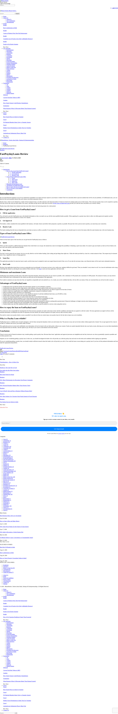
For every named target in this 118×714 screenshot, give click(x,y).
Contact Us (6, 137)
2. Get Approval (14, 174)
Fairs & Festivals (8, 459)
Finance (6, 465)
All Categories (7, 48)
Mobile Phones (10, 93)
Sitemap (5, 583)
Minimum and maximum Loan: (14, 184)
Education (9, 51)
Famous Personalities (11, 63)
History (8, 74)
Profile (116, 8)
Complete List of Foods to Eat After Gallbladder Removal (18, 39)
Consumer (7, 448)
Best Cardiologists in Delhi (10, 28)
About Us (5, 18)
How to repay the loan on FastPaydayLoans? (17, 187)
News (5, 495)
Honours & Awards (9, 480)
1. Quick (12, 178)
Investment (9, 57)
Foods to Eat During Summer (10, 44)
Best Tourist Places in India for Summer (13, 117)
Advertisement (10, 22)
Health (5, 23)
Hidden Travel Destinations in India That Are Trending (17, 127)
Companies (9, 55)
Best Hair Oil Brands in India (7, 547)
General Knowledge (9, 471)
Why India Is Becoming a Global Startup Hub (11, 532)
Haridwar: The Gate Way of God (8, 367)
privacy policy (61, 433)
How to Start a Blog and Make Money (10, 521)
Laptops (8, 90)
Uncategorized (7, 508)
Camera (8, 87)
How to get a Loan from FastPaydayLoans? (17, 171)
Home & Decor (10, 68)
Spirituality (6, 503)
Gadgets (8, 89)
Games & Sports (10, 66)
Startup (8, 58)
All (7, 84)
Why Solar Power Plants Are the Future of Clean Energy (14, 526)
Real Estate (9, 80)
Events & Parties (10, 61)
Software (8, 92)
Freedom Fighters (10, 64)
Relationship (9, 81)
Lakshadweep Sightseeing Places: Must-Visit (14, 133)
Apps (7, 86)
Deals (5, 453)
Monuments (9, 76)
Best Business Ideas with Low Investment (10, 515)
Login (113, 8)
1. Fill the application (15, 172)
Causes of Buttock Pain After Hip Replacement (15, 33)
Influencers (6, 482)
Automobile (9, 53)
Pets (4, 497)
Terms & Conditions (8, 578)
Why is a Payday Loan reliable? (14, 188)
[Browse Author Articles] (3, 352)
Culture (8, 70)
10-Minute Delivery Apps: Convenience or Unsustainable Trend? (16, 537)
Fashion (8, 73)
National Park (7, 494)
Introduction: (6, 169)
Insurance (6, 484)
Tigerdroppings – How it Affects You (9, 362)
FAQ (5, 462)
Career (5, 445)
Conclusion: (9, 189)
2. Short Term (14, 179)
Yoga (5, 510)
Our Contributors (10, 20)
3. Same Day (13, 181)
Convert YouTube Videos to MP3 (11, 97)
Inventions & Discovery (12, 77)
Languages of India (11, 79)
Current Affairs (7, 451)
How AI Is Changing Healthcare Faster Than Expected (17, 617)
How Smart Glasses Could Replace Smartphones (15, 103)
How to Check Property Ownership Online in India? (13, 558)
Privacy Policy (7, 579)
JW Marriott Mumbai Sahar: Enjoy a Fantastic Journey (17, 122)
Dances (8, 71)
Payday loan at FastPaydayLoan (61, 203)
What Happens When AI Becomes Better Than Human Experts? (19, 108)
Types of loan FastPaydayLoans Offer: (16, 176)
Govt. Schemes (8, 472)
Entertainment (9, 50)
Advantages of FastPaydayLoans (14, 185)
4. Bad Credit (13, 182)
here (40, 269)
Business (8, 54)
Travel (4, 112)
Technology (6, 83)
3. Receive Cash (14, 175)
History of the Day (11, 67)
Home (4, 16)
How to (6, 481)
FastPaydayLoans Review (6, 348)
